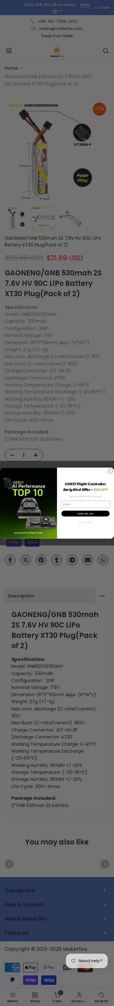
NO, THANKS (85, 522)
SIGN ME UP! (85, 513)
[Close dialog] (110, 471)
